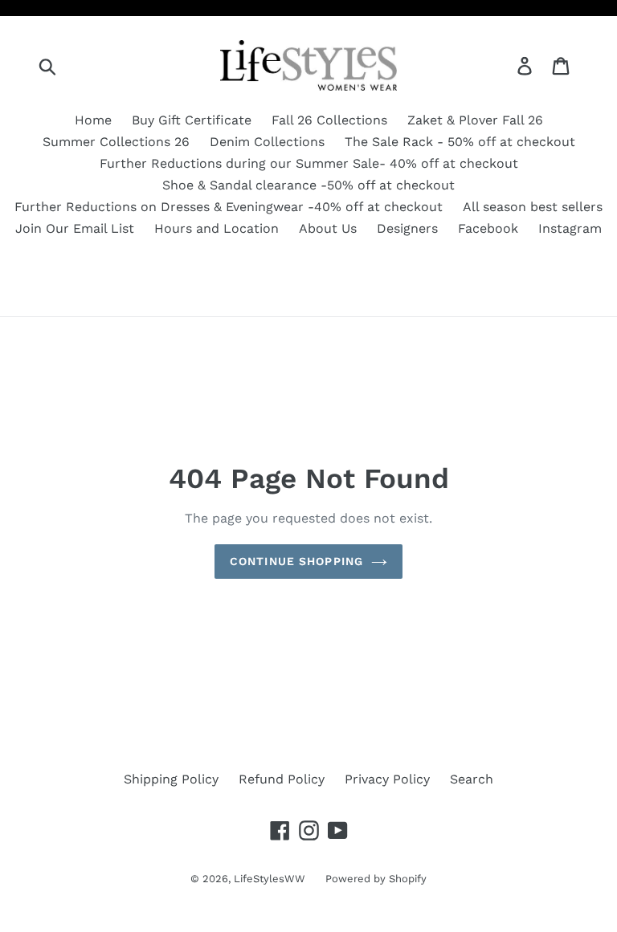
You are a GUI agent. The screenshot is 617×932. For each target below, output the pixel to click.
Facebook (488, 228)
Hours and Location (216, 228)
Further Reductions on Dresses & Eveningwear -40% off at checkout (228, 206)
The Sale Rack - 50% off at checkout (460, 141)
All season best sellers (533, 206)
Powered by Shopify (376, 879)
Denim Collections (267, 141)
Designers (407, 228)
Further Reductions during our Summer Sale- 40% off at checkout (309, 163)
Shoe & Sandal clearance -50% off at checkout (308, 185)
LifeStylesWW (269, 879)
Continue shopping (296, 561)
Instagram (570, 228)
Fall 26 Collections (329, 120)
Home (93, 120)
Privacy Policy (387, 779)
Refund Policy (282, 779)
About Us (328, 228)
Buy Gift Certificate (191, 120)
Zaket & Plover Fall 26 (475, 120)
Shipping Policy (171, 779)
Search (471, 779)
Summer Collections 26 (116, 141)
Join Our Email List (74, 228)
